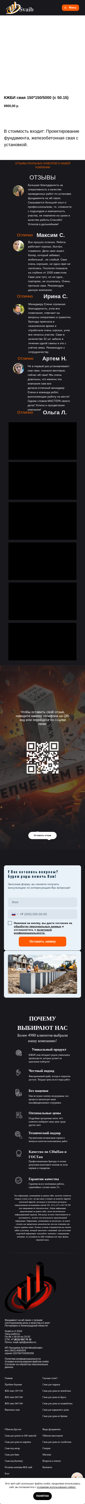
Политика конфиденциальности (23, 1358)
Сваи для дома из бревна (54, 1416)
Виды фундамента (51, 1429)
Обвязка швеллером (52, 1435)
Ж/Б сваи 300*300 (14, 1403)
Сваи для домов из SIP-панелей (20, 1435)
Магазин (46, 1454)
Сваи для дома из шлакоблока (57, 1403)
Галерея (46, 1448)
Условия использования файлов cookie (27, 1361)
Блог (7, 1473)
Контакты (47, 1467)
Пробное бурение (13, 1384)
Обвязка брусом (13, 1429)
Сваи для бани (12, 1454)
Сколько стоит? (50, 1378)
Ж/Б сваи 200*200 (14, 1397)
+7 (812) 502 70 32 (21, 1339)
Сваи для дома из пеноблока (56, 1390)
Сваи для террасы (51, 1384)
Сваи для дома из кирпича (18, 1441)
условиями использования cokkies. (56, 1487)
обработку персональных (32, 926)
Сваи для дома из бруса (54, 1397)
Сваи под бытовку (14, 1460)
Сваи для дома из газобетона (56, 1441)
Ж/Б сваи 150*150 (14, 1390)
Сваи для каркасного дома (55, 1409)
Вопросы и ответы (51, 1460)
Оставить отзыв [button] (42, 835)
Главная (9, 1378)
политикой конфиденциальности (33, 931)
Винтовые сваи (12, 1409)
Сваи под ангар (12, 1448)
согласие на (63, 923)
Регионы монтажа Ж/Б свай (18, 1467)
